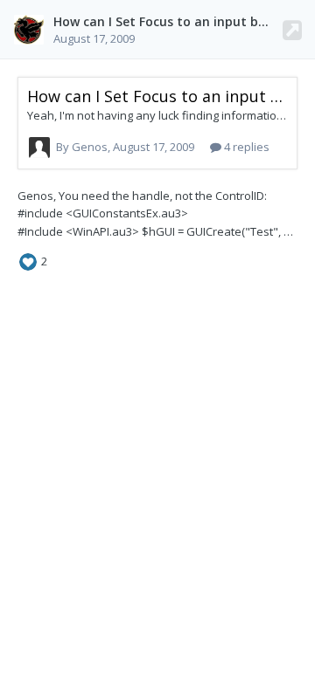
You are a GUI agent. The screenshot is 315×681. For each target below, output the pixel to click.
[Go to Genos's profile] (39, 147)
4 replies (245, 147)
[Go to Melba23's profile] (29, 30)
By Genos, (125, 147)
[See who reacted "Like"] (28, 261)
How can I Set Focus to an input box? (166, 21)
